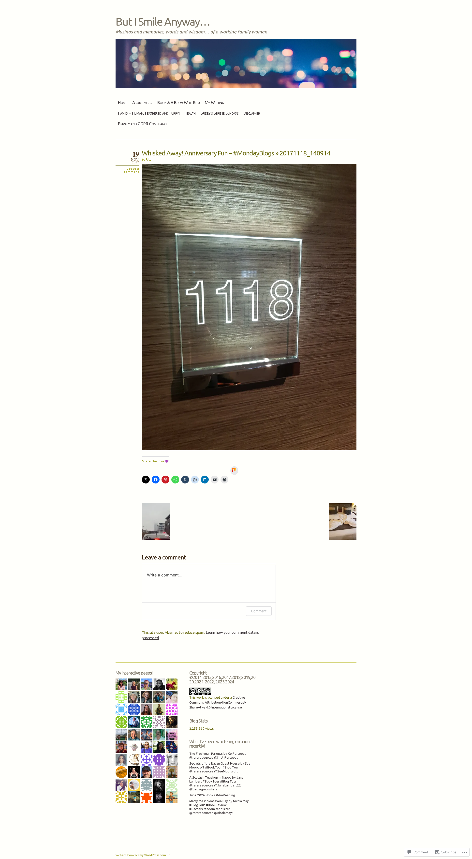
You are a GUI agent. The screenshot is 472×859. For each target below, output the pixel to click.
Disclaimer (251, 113)
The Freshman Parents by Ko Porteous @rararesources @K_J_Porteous (217, 755)
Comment (258, 611)
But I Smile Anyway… (163, 21)
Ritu (148, 159)
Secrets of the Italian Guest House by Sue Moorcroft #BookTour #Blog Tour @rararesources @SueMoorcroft (220, 767)
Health (190, 113)
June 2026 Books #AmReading (212, 795)
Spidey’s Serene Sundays (219, 113)
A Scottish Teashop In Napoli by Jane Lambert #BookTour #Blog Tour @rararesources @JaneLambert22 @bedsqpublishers (216, 783)
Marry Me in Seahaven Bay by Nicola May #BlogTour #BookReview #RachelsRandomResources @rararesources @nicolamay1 (219, 807)
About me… (142, 102)
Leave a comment (131, 170)
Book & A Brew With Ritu (178, 102)
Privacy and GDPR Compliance (143, 123)
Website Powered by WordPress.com (141, 855)
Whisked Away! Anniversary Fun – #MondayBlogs (208, 153)
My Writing (214, 102)
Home (122, 102)
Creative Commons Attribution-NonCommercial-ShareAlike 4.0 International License (217, 702)
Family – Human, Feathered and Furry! (149, 113)
